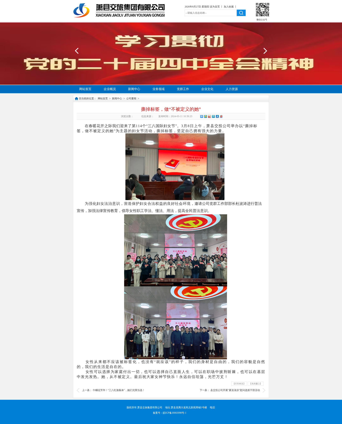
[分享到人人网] (217, 116)
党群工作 (183, 89)
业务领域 (158, 89)
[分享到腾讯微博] (213, 116)
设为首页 (215, 6)
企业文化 (207, 89)
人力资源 (232, 89)
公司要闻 (131, 98)
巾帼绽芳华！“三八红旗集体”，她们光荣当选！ (119, 390)
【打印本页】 (239, 383)
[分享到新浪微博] (209, 116)
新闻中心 (134, 89)
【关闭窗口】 (255, 383)
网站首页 (85, 89)
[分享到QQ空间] (205, 116)
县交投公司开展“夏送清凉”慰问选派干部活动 (235, 390)
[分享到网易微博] (221, 116)
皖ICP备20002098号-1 (174, 413)
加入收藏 (229, 6)
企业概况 (110, 89)
